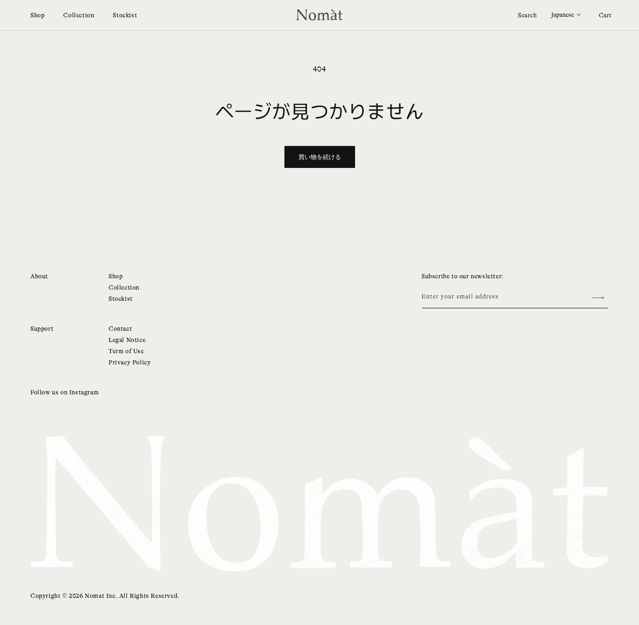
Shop (37, 15)
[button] (527, 15)
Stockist (125, 15)
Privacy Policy (130, 362)
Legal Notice (127, 339)
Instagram (84, 392)
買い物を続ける (319, 156)
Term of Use (126, 351)
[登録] (598, 298)
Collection (78, 15)
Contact (120, 328)
